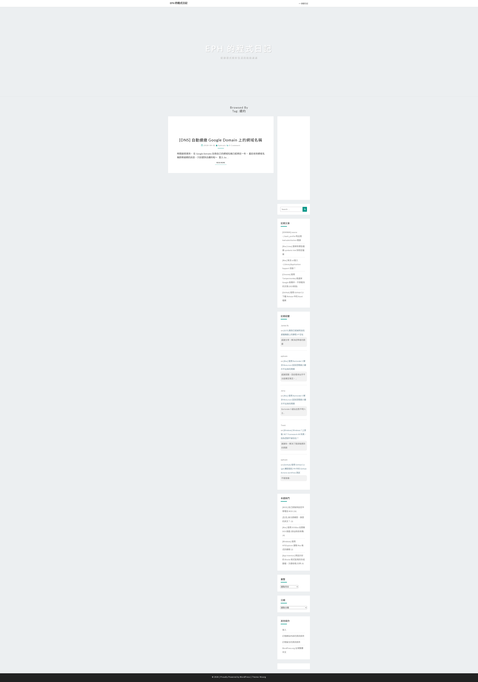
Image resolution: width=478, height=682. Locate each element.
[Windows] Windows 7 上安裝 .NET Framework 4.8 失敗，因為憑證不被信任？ (293, 434)
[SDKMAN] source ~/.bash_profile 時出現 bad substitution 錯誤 (292, 236)
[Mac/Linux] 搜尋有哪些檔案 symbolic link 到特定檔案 (293, 250)
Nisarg (263, 677)
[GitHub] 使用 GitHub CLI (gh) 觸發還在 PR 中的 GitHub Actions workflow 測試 (293, 468)
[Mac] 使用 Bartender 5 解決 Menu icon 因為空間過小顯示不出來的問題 (293, 365)
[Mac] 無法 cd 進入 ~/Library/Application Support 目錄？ (291, 264)
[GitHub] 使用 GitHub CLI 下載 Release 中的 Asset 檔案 (293, 296)
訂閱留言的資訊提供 (291, 642)
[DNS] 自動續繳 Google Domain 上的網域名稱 (220, 140)
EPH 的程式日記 (178, 3)
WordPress (245, 677)
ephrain (222, 145)
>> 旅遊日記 (303, 3)
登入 (284, 630)
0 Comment (234, 145)
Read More (221, 162)
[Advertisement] (294, 157)
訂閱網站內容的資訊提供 (293, 636)
